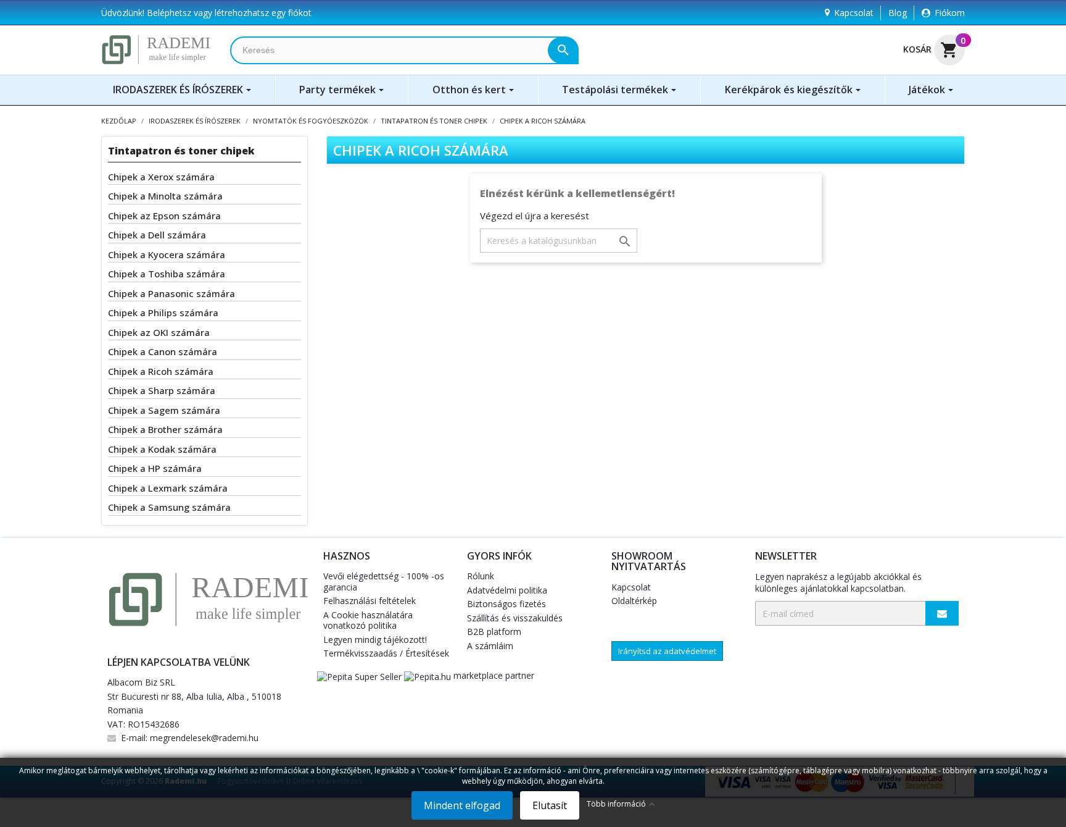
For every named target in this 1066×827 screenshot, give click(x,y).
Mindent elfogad (462, 805)
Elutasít (549, 805)
